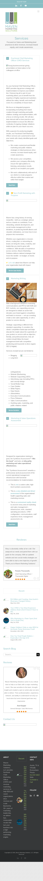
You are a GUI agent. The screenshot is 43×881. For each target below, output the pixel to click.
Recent (21, 591)
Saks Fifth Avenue (27, 708)
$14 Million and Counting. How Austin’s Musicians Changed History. (24, 600)
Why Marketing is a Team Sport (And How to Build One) (23, 619)
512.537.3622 (35, 775)
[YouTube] (37, 795)
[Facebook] (34, 795)
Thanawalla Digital (21, 576)
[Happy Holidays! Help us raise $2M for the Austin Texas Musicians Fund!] (6, 627)
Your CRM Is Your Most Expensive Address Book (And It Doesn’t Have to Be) (24, 610)
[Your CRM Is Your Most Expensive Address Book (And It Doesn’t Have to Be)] (6, 609)
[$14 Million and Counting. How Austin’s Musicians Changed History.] (6, 599)
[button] (21, 59)
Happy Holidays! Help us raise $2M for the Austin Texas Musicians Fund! (24, 628)
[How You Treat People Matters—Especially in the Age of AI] (6, 636)
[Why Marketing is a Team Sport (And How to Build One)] (6, 619)
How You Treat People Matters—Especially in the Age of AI (22, 637)
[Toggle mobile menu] (38, 11)
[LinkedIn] (31, 795)
